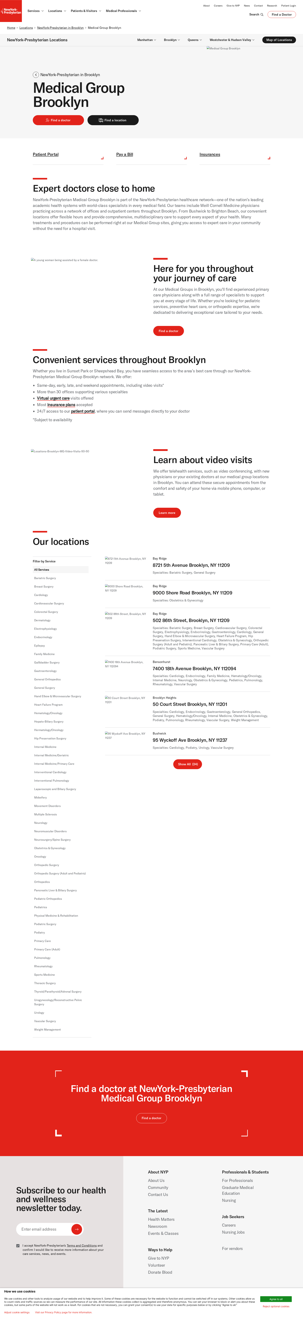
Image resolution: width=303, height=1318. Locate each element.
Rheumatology (43, 966)
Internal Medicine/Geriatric (51, 755)
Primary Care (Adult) (47, 949)
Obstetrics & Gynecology (50, 848)
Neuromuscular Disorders (50, 831)
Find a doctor (60, 120)
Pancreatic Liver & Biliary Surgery (55, 890)
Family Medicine (44, 654)
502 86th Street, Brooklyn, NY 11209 (191, 620)
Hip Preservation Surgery (50, 738)
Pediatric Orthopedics (48, 898)
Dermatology (42, 620)
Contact (258, 5)
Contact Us (158, 1194)
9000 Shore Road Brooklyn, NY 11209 (192, 593)
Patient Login (288, 5)
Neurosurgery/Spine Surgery (52, 839)
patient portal (83, 411)
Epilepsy (39, 645)
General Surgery (44, 688)
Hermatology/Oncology (48, 730)
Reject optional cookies (276, 1306)
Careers (218, 5)
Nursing (229, 1200)
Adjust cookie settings (16, 1312)
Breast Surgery (43, 586)
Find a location (115, 120)
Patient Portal (45, 154)
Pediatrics (40, 907)
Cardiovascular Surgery (49, 603)
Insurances (210, 154)
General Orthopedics (47, 679)
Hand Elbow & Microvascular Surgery (57, 696)
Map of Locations (279, 40)
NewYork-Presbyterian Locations (37, 39)
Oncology (40, 856)
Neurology (40, 823)
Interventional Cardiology (50, 772)
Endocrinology (43, 637)
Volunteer (156, 1265)
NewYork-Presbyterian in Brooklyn (60, 28)
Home (11, 28)
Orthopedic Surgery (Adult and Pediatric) (60, 873)
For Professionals (237, 1180)
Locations (26, 28)
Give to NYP (233, 5)
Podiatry (39, 932)
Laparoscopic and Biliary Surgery (55, 789)
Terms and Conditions (82, 1246)
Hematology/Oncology (48, 713)
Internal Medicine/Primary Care (54, 763)
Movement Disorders (47, 806)
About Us (156, 1180)
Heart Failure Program (48, 704)
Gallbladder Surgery (47, 662)
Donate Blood (160, 1272)
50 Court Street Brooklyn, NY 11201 (190, 704)
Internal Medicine (45, 747)
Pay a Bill (124, 154)
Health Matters (161, 1219)
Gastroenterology (45, 671)
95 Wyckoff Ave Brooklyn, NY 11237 (190, 740)
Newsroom (157, 1226)
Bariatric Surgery (45, 578)
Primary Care (42, 941)
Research (272, 5)
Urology (39, 1012)
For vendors (232, 1248)
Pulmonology (42, 958)
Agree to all (276, 1299)
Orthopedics (42, 882)
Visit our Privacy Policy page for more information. (63, 1312)
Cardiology (41, 595)
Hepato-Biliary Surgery (48, 721)
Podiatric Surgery (45, 924)
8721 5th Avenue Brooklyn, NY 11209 (191, 565)
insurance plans (61, 404)
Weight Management (47, 1029)
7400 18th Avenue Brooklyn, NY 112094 (194, 668)
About (206, 5)
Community (158, 1187)
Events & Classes (163, 1233)
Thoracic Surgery (45, 983)
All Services (41, 569)
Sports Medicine (44, 974)
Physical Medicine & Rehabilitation (56, 915)
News (247, 5)
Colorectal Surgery (46, 612)
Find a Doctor (282, 15)
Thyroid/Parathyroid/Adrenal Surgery (58, 991)
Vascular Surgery (45, 1021)
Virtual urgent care (53, 398)
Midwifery (40, 797)
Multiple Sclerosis (45, 814)
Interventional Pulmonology (51, 780)
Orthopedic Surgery (46, 865)
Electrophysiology (45, 628)
